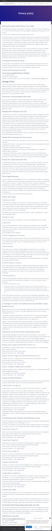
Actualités (35, 3)
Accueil (20, 3)
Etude (25, 3)
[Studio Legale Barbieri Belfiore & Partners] (9, 4)
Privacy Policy (20, 353)
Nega (35, 526)
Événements (41, 3)
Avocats (29, 3)
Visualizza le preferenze (45, 526)
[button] (49, 518)
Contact (47, 3)
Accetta (29, 526)
